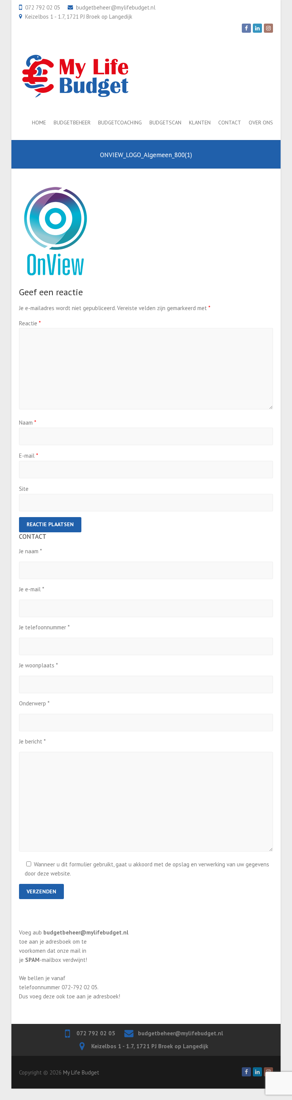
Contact (229, 122)
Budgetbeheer (72, 122)
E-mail (28, 455)
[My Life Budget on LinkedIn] (257, 28)
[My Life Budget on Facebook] (246, 28)
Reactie (30, 323)
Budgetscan (165, 122)
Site (24, 488)
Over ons (261, 122)
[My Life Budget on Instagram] (268, 28)
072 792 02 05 (42, 7)
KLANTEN (200, 122)
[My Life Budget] (75, 75)
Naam (27, 422)
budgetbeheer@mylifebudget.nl (116, 7)
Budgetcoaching (120, 122)
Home (39, 122)
